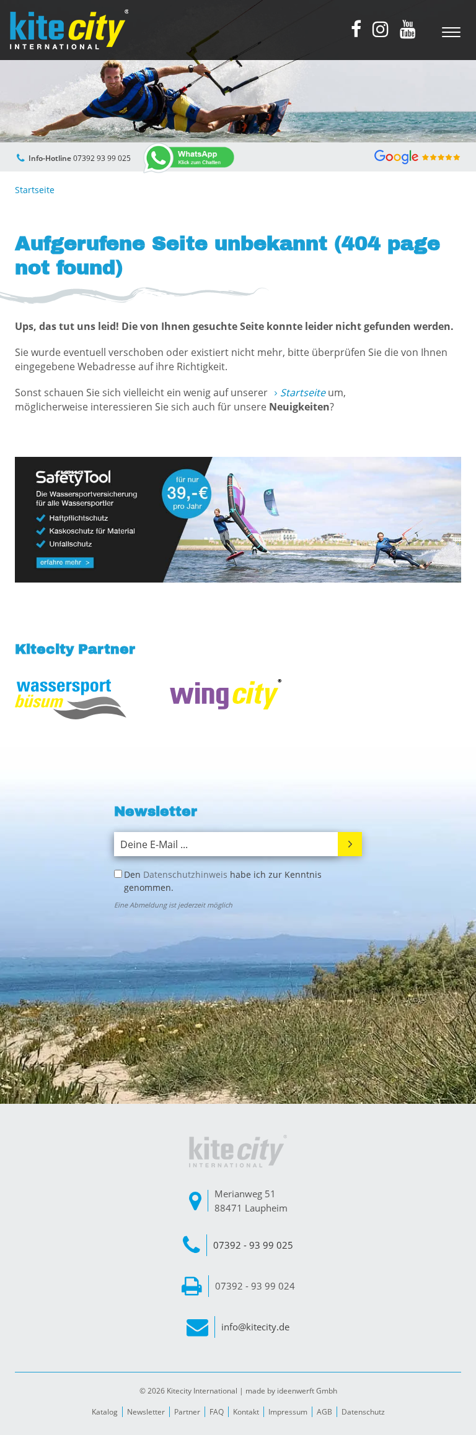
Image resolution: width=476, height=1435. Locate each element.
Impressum (287, 1412)
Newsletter (146, 1412)
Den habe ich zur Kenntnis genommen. (223, 881)
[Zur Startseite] (68, 29)
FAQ (216, 1412)
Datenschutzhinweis (185, 874)
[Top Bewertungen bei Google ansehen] (417, 155)
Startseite (302, 392)
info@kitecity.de (255, 1326)
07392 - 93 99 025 (253, 1245)
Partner (187, 1412)
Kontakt (246, 1412)
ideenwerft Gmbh (307, 1390)
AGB (324, 1412)
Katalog (105, 1412)
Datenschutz (363, 1412)
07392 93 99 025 (102, 158)
